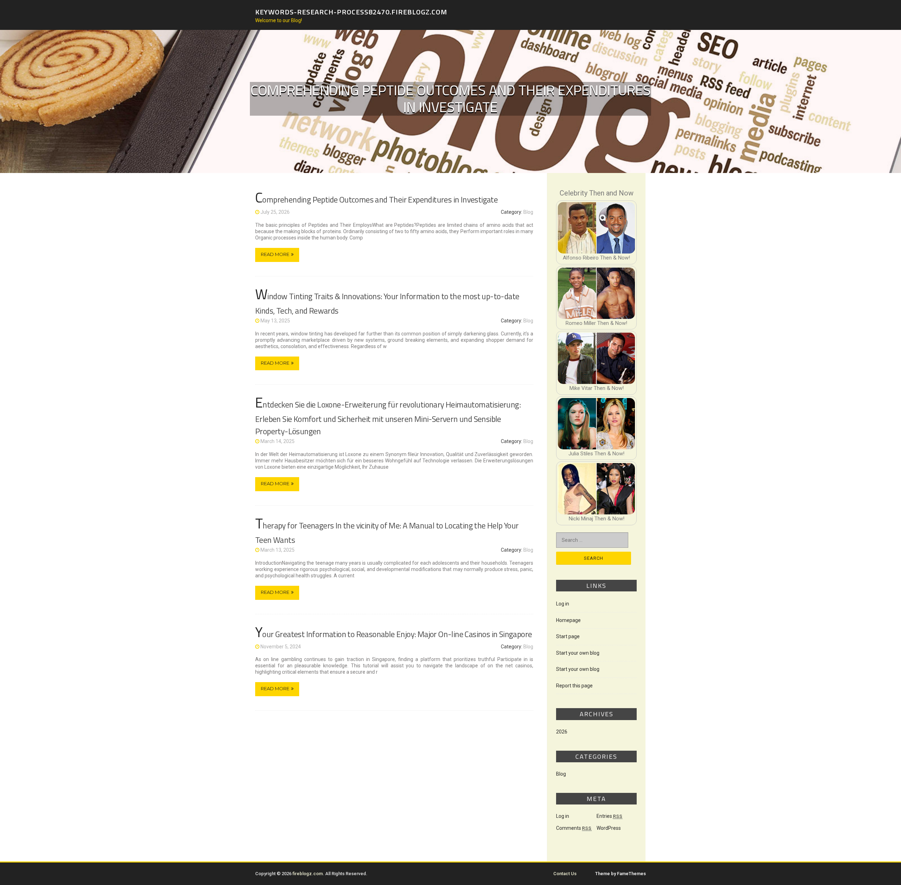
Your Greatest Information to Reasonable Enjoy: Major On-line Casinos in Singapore (393, 634)
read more (275, 254)
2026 (561, 732)
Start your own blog (577, 653)
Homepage (568, 620)
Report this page (574, 685)
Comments (574, 828)
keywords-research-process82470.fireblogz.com (351, 11)
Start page (568, 636)
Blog (528, 212)
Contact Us (564, 873)
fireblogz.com (307, 873)
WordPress (609, 828)
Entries (610, 816)
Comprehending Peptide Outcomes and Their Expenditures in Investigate (376, 199)
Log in (562, 604)
